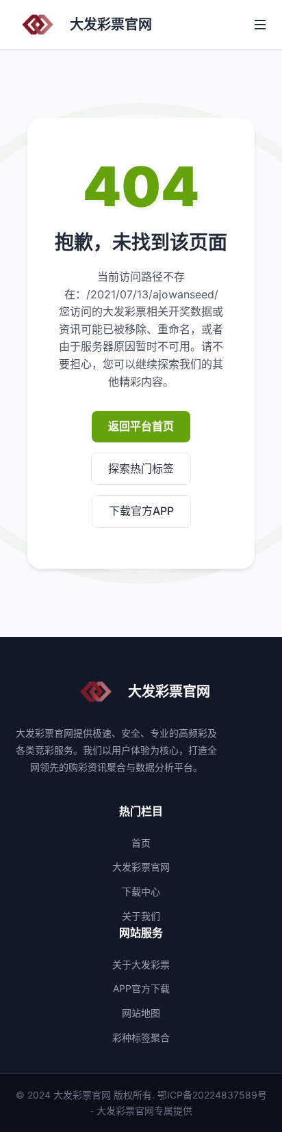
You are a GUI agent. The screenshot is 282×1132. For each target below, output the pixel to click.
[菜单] (260, 24)
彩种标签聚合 (141, 1037)
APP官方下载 (141, 988)
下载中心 (141, 891)
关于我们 (141, 916)
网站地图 (141, 1013)
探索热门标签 (141, 468)
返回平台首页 (141, 426)
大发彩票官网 (141, 867)
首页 (141, 843)
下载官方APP (141, 511)
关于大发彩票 (141, 964)
